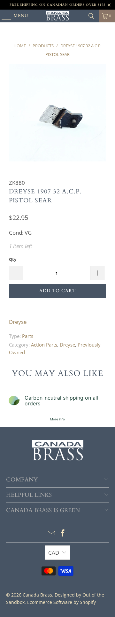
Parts (27, 336)
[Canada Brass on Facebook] (63, 533)
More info (57, 419)
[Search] (91, 16)
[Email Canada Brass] (51, 533)
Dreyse (18, 321)
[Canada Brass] (57, 16)
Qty (12, 259)
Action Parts (44, 344)
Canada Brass (37, 595)
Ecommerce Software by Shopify (61, 602)
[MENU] (3, 16)
